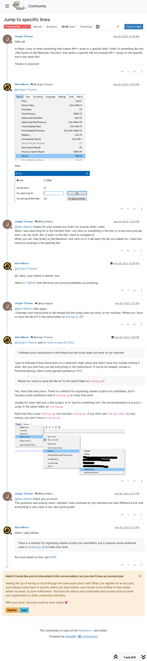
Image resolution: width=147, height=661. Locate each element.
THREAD (30, 282)
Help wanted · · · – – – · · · (18, 26)
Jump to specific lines (60, 342)
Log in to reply (133, 26)
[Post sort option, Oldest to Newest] (118, 26)
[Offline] (9, 38)
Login (24, 610)
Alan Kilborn (22, 84)
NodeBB (70, 636)
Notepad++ (86, 630)
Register (12, 610)
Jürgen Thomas (24, 36)
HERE (78, 370)
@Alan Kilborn (45, 221)
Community (37, 6)
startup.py (71, 316)
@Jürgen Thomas (43, 84)
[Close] (140, 576)
